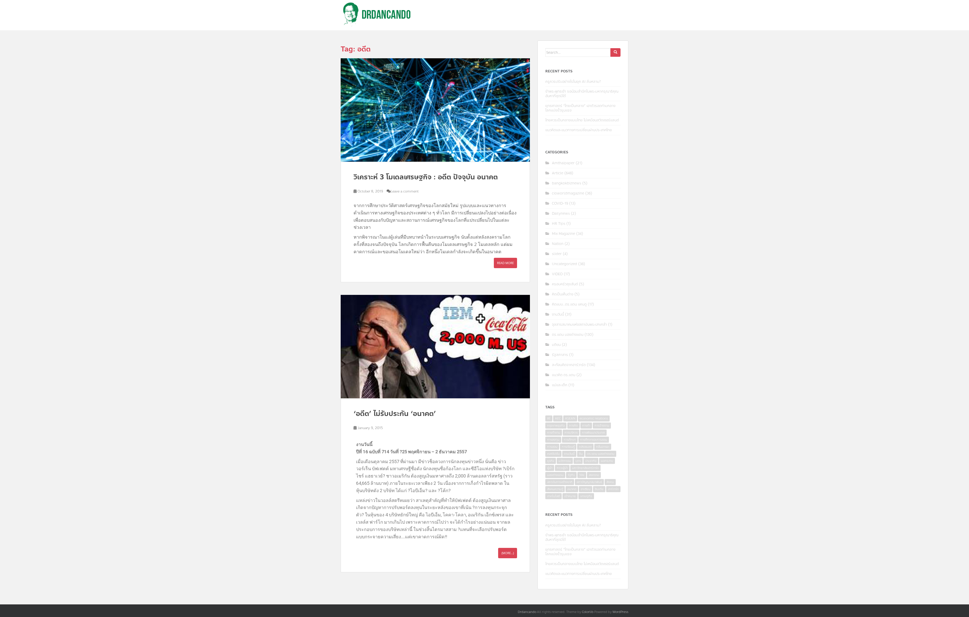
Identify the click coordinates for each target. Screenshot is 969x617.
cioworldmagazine (568, 193)
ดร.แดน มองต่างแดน (567, 334)
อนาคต (571, 489)
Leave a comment (405, 191)
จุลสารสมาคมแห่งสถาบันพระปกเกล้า (579, 324)
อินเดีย (599, 489)
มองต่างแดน (555, 475)
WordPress (620, 612)
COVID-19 (560, 203)
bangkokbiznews (566, 183)
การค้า (586, 425)
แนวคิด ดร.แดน (563, 375)
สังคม (610, 482)
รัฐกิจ (571, 475)
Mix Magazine (563, 233)
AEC (558, 418)
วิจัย (581, 475)
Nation (557, 243)
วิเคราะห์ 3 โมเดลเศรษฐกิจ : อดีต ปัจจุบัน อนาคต (426, 177)
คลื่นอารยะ (602, 446)
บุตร (578, 461)
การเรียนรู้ (568, 446)
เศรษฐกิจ (586, 496)
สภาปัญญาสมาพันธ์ (589, 482)
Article (557, 173)
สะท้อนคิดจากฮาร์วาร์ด (569, 365)
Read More (505, 263)
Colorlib (588, 612)
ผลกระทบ (607, 461)
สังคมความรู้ (555, 489)
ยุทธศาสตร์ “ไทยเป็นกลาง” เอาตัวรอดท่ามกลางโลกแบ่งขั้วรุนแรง (580, 108)
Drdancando (527, 612)
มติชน (556, 344)
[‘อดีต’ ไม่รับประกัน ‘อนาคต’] (435, 346)
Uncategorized (564, 264)
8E (549, 418)
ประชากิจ (591, 461)
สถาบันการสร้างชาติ (559, 482)
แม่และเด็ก (559, 385)
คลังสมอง (585, 446)
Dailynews (561, 213)
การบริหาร (571, 432)
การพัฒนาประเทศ (593, 432)
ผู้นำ (549, 468)
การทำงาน (553, 432)
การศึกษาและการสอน (593, 439)
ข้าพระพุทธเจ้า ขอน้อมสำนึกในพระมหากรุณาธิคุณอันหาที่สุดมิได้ (581, 94)
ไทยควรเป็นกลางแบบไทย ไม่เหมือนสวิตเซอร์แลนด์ (582, 120)
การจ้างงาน (602, 425)
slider (557, 254)
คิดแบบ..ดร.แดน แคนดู (569, 304)
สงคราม (594, 475)
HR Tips (558, 223)
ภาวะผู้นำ (562, 468)
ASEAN (570, 418)
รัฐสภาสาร (560, 354)
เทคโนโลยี (553, 496)
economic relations (594, 418)
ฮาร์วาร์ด (613, 489)
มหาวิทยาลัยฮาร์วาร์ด (585, 468)
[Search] (615, 52)
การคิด (573, 425)
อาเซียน (585, 489)
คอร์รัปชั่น (553, 454)
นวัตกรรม (564, 461)
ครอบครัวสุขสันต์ (565, 284)
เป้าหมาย (570, 496)
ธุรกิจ (550, 461)
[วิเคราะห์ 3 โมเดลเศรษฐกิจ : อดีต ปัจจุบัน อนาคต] (435, 110)
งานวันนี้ (558, 314)
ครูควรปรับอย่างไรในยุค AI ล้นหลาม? (573, 81)
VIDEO (557, 274)
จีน (581, 454)
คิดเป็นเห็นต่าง (562, 294)
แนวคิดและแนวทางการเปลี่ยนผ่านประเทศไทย (578, 130)
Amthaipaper (563, 163)
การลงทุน (553, 439)
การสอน (552, 446)
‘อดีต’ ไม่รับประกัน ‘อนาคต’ (395, 413)
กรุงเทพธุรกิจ (556, 425)
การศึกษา (570, 439)
